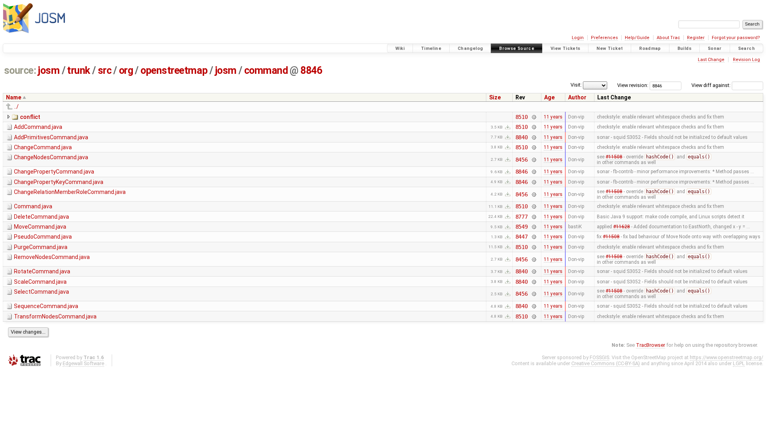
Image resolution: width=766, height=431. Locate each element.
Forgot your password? (736, 37)
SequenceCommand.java (46, 306)
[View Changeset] (533, 117)
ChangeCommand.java (43, 147)
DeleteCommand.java (41, 217)
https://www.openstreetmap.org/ (726, 357)
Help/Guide (637, 37)
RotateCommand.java (42, 271)
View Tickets (565, 48)
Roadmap (650, 48)
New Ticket (609, 48)
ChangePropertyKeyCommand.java (58, 182)
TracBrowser (650, 345)
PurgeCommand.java (40, 247)
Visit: (576, 85)
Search (746, 48)
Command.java (33, 206)
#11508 (614, 157)
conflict (30, 117)
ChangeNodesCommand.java (51, 157)
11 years (553, 117)
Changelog (470, 48)
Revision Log (746, 59)
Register (696, 37)
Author (577, 97)
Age (549, 97)
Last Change (711, 59)
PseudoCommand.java (43, 236)
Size (495, 97)
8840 (521, 137)
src (105, 70)
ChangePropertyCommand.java (54, 171)
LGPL (739, 363)
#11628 (621, 226)
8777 (521, 217)
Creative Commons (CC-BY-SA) (605, 363)
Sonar (715, 48)
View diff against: (711, 85)
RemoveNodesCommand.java (52, 257)
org (126, 70)
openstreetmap (173, 70)
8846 (311, 70)
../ (16, 106)
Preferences (604, 37)
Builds (684, 48)
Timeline (431, 48)
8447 (521, 236)
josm (48, 70)
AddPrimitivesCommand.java (51, 137)
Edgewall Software (83, 363)
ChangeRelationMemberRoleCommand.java (70, 192)
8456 (521, 159)
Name (13, 97)
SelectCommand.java (41, 292)
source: (20, 70)
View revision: (632, 85)
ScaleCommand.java (40, 282)
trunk (78, 70)
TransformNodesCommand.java (55, 316)
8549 (521, 226)
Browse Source (516, 48)
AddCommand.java (38, 127)
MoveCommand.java (40, 226)
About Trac (668, 37)
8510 (521, 117)
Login (578, 37)
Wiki (400, 48)
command (266, 70)
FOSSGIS (599, 357)
